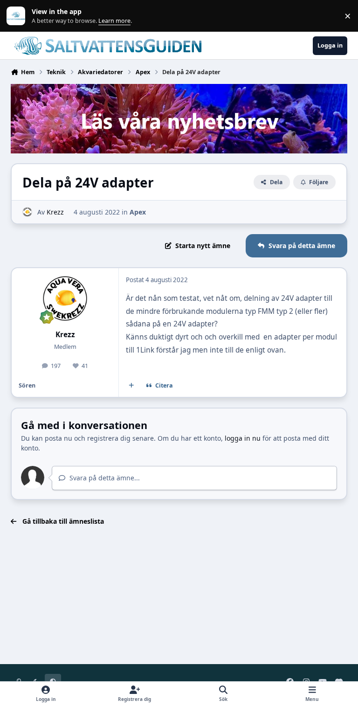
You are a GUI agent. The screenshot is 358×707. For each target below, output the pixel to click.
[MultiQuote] (131, 385)
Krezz (55, 212)
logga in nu (243, 438)
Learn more (18, 16)
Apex (138, 212)
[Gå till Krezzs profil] (27, 212)
